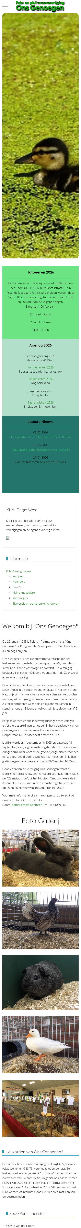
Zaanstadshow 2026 (40, 402)
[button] (40, 858)
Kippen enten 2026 (40, 379)
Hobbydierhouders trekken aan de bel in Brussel (40, 437)
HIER (14, 521)
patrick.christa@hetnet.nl (27, 805)
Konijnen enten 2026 (40, 367)
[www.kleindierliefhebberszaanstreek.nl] (40, 6)
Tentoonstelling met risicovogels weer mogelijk (40, 449)
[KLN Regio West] (7, 538)
